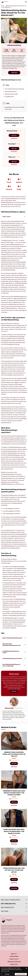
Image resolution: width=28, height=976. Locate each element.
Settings (7, 974)
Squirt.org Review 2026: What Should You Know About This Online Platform (14, 831)
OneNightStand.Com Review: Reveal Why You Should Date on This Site (14, 754)
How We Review (14, 956)
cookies (9, 968)
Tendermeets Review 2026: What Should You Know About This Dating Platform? (14, 793)
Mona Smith (9, 708)
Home (2, 5)
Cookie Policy (14, 964)
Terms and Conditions (14, 961)
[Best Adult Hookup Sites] (4, 2)
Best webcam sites (8, 904)
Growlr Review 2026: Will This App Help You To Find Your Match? (14, 870)
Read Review (14, 138)
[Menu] (26, 2)
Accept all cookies (20, 974)
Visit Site (14, 72)
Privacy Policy (14, 959)
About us (14, 953)
